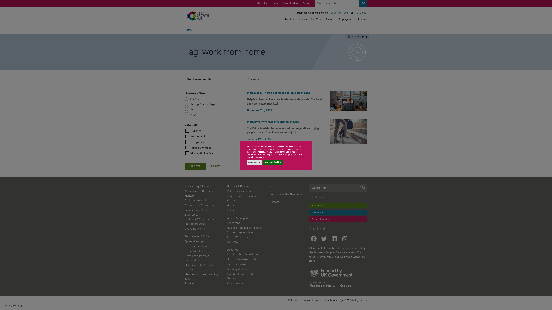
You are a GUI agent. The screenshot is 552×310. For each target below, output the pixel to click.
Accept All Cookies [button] (273, 162)
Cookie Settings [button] (254, 162)
